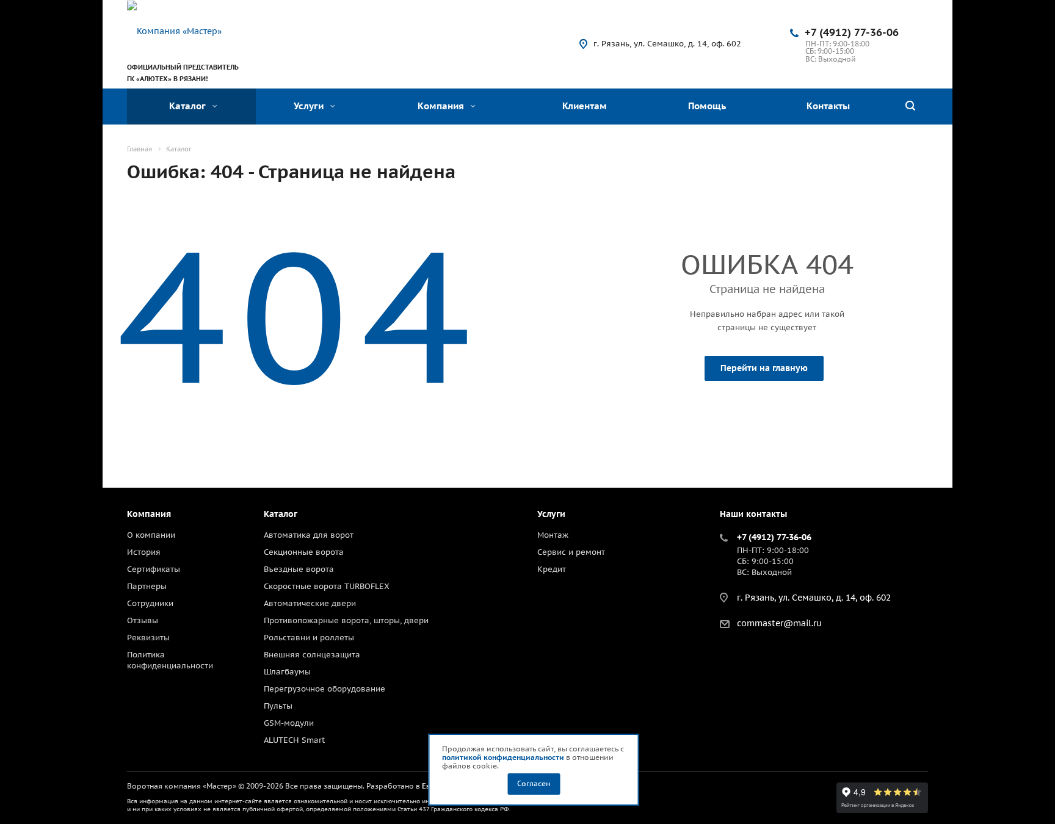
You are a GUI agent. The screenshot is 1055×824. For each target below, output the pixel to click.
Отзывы (142, 620)
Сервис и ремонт (571, 552)
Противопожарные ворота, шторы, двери (346, 620)
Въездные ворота (299, 569)
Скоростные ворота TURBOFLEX (327, 586)
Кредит (551, 569)
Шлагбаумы (287, 672)
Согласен (533, 783)
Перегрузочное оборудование (324, 689)
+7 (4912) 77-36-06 (852, 32)
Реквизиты (148, 637)
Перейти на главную (764, 368)
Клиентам (584, 106)
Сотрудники (150, 603)
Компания (442, 106)
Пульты (278, 706)
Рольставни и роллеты (309, 637)
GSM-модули (289, 723)
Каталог (188, 106)
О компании (151, 535)
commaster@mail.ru (779, 623)
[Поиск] (910, 107)
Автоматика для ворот (308, 535)
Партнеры (147, 586)
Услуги (310, 106)
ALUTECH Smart (294, 740)
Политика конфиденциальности (170, 660)
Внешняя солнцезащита (312, 654)
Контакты (828, 106)
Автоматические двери (310, 603)
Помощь (707, 106)
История (144, 552)
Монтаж (552, 535)
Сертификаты (153, 569)
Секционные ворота (304, 552)
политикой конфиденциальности (503, 757)
